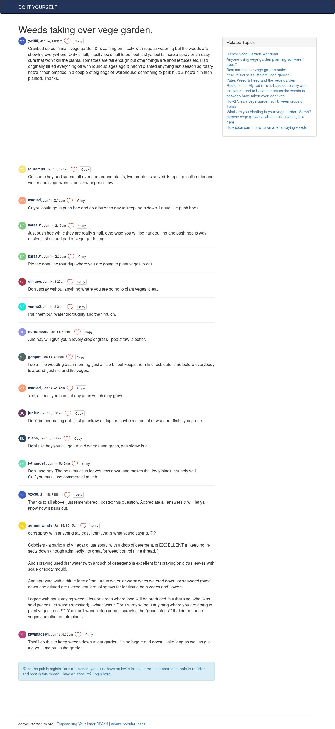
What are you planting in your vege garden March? (269, 111)
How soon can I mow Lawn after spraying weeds (267, 127)
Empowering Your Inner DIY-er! (82, 723)
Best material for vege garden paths (256, 69)
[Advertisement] (116, 128)
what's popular (123, 723)
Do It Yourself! (38, 6)
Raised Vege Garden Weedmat (252, 54)
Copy (78, 41)
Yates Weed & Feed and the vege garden (261, 80)
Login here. (102, 673)
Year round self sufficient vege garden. (259, 74)
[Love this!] (67, 41)
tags (142, 723)
